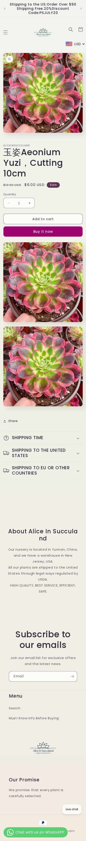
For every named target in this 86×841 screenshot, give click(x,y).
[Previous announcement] (5, 9)
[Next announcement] (81, 9)
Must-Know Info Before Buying (34, 718)
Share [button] (13, 421)
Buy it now (43, 231)
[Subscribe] (72, 676)
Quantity (9, 194)
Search (15, 708)
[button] (5, 32)
